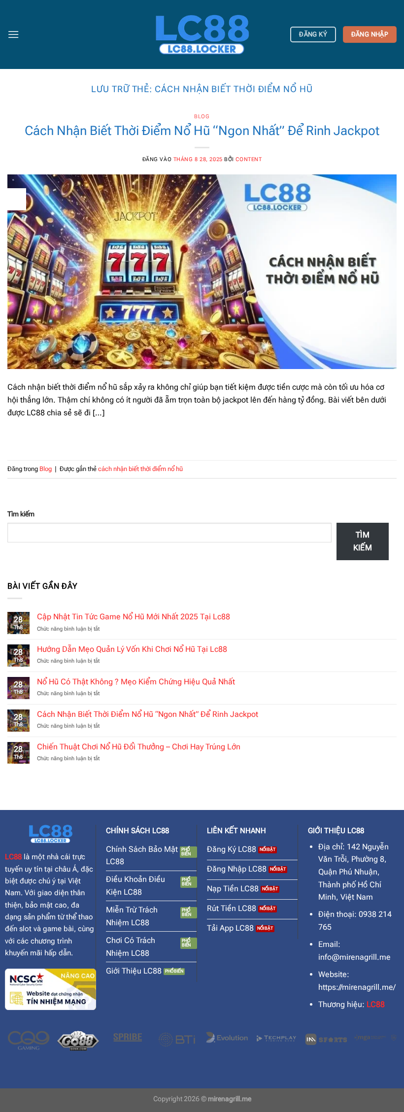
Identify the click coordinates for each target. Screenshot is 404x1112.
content (249, 159)
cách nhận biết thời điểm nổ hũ (140, 468)
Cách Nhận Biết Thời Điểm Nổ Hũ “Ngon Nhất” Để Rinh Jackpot (202, 130)
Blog (201, 116)
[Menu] (13, 34)
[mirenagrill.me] (202, 34)
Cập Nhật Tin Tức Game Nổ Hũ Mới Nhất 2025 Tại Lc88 (133, 616)
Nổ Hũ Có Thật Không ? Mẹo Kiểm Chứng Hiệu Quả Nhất (136, 681)
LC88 (13, 856)
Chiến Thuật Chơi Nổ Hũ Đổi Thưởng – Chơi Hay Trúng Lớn (138, 746)
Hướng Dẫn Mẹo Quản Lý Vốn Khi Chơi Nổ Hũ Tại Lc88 (132, 649)
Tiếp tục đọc (202, 435)
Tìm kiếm (20, 514)
